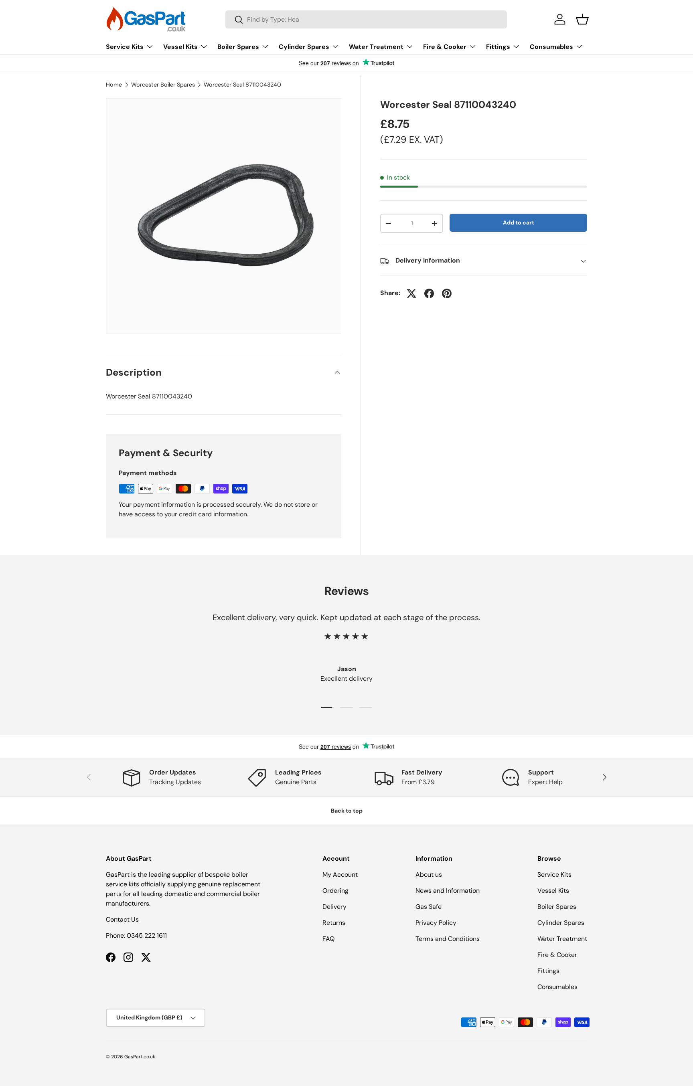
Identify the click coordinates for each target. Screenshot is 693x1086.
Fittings (498, 46)
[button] (582, 19)
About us (428, 874)
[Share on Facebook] (429, 293)
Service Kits (125, 46)
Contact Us (122, 919)
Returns (333, 922)
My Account (340, 874)
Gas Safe (428, 906)
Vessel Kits (180, 46)
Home (114, 84)
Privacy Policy (435, 922)
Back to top (347, 810)
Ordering (335, 890)
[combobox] (366, 19)
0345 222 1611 (147, 935)
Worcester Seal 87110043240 (242, 84)
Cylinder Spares (304, 46)
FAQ (328, 938)
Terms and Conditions (447, 938)
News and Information (447, 890)
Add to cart (518, 222)
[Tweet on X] (411, 293)
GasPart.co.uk (139, 1057)
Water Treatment (376, 46)
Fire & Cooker (444, 46)
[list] (223, 216)
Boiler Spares (238, 46)
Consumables (551, 46)
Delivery (334, 906)
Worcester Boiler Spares (163, 84)
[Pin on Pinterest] (447, 293)
